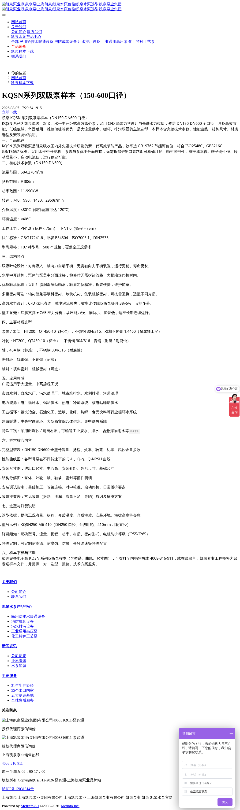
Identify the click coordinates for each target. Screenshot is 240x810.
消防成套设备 (22, 621)
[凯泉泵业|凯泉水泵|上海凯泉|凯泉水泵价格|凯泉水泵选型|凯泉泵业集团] (120, 7)
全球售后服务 (22, 700)
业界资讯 (18, 661)
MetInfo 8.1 (30, 806)
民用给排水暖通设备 (28, 616)
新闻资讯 (9, 646)
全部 (15, 42)
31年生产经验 (22, 686)
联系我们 (18, 597)
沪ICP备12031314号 (18, 789)
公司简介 (18, 592)
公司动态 (18, 656)
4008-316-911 (12, 763)
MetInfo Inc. (70, 806)
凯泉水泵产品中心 (17, 607)
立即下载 (9, 112)
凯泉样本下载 (22, 83)
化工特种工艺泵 (24, 636)
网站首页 (18, 22)
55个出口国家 (22, 690)
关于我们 (9, 582)
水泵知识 (18, 666)
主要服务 (9, 676)
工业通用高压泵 (24, 631)
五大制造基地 (22, 695)
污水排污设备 (22, 626)
